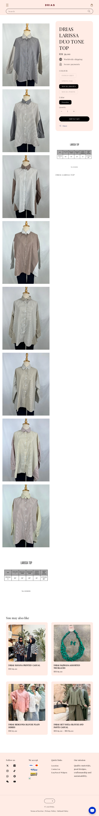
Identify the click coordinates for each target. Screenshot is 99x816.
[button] (7, 5)
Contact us (55, 769)
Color (61, 97)
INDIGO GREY (68, 75)
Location (55, 766)
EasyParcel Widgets (59, 772)
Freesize (65, 102)
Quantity (62, 107)
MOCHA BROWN (69, 86)
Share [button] (65, 126)
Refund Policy (62, 811)
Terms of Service (37, 811)
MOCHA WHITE (68, 92)
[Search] (89, 11)
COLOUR (63, 71)
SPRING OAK (67, 81)
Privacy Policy (50, 811)
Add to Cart (74, 119)
